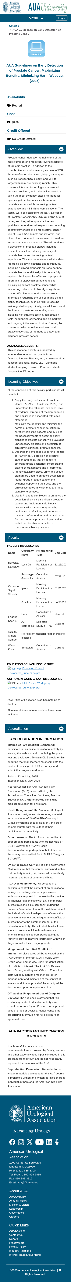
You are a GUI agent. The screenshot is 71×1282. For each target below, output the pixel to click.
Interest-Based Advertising (25, 1254)
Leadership (16, 1208)
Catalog (14, 25)
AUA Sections (17, 1230)
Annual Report (18, 1200)
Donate (13, 1238)
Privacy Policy (17, 1246)
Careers (14, 1216)
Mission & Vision (19, 1204)
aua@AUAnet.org (27, 1182)
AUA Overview (17, 1196)
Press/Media (16, 1242)
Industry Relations (20, 1250)
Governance (16, 1212)
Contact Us (16, 1234)
